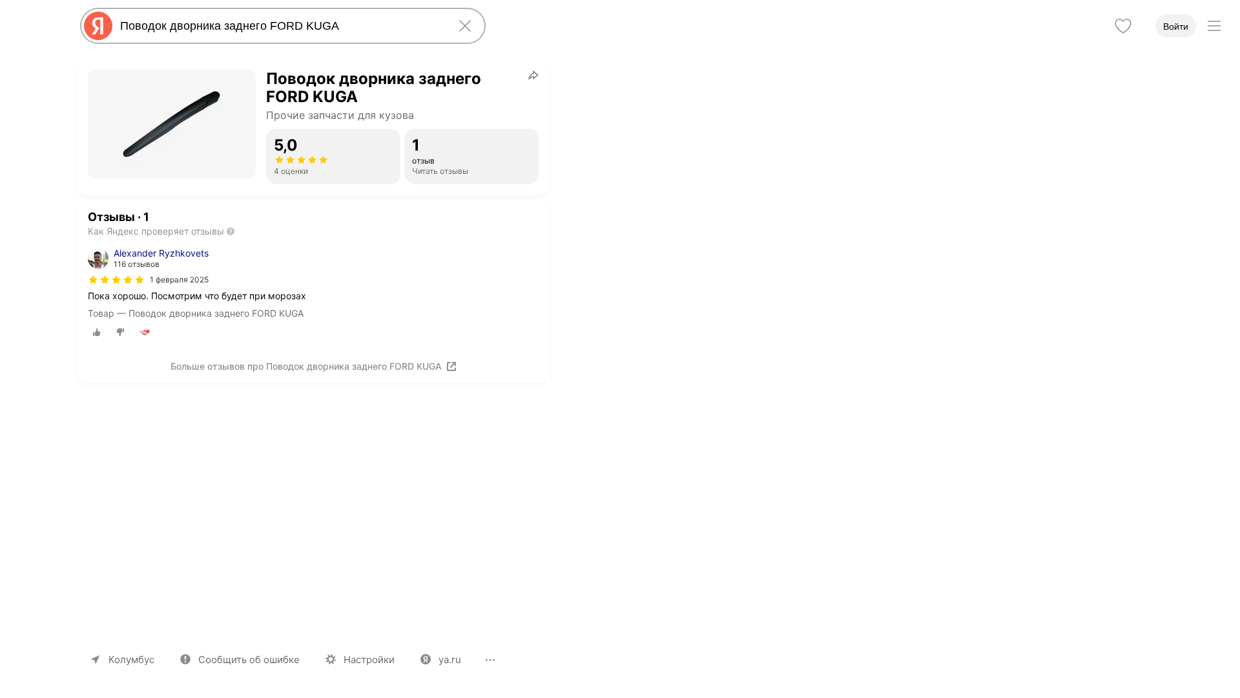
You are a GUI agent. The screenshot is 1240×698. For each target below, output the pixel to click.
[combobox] (280, 26)
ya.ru (450, 659)
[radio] (97, 332)
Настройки (369, 659)
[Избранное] (1123, 26)
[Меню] (1214, 26)
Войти (1175, 26)
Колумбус (131, 659)
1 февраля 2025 (179, 279)
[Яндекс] (98, 26)
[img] (116, 280)
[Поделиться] (533, 75)
